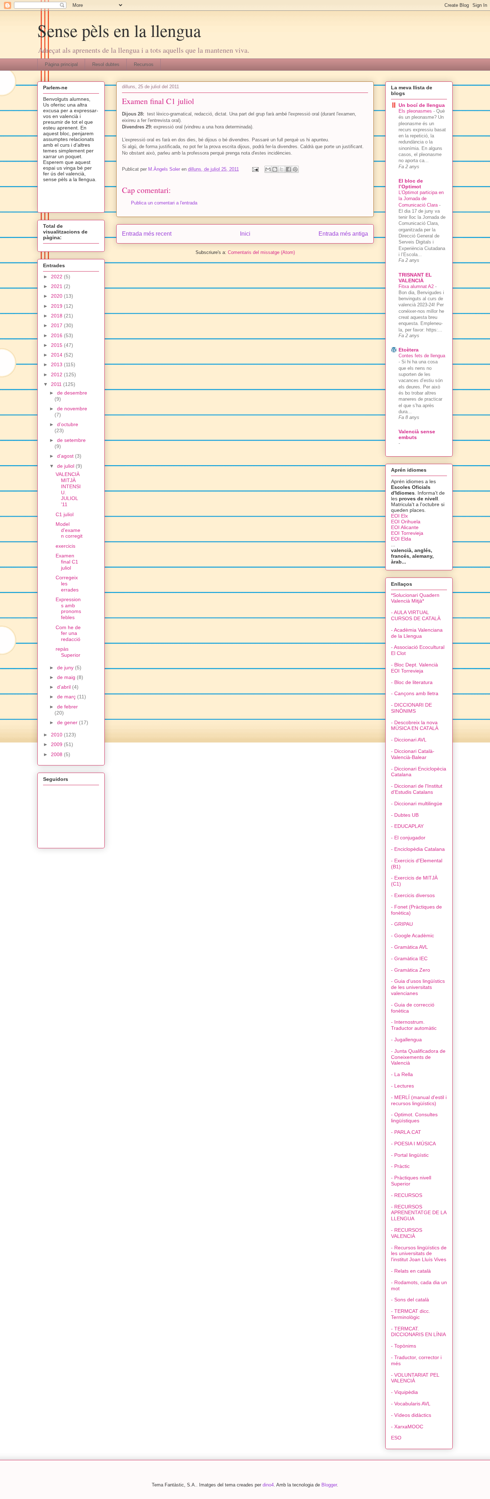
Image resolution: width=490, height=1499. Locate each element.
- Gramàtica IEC (409, 958)
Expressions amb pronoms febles (68, 608)
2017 (57, 325)
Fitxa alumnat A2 (417, 286)
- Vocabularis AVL (410, 1403)
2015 (57, 345)
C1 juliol (65, 514)
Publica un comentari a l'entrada (164, 203)
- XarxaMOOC (407, 1426)
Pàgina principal (61, 64)
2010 (57, 734)
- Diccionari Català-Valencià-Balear (412, 754)
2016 (57, 335)
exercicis (65, 546)
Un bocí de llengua (422, 105)
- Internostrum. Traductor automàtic (414, 1025)
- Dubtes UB (405, 815)
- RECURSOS (406, 1195)
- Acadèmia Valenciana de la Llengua (417, 633)
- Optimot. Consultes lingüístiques (414, 1117)
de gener (68, 722)
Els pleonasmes (416, 111)
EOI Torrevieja (407, 533)
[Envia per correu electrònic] (268, 169)
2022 (57, 276)
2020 (57, 296)
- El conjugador (408, 837)
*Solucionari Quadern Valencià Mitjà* (415, 598)
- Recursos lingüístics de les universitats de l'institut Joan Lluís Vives (419, 1254)
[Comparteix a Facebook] (288, 169)
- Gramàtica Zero (410, 970)
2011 (57, 384)
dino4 (268, 1485)
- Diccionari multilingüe (416, 803)
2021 (57, 286)
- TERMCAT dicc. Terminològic (410, 1314)
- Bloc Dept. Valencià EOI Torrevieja (414, 668)
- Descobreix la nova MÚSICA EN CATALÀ (414, 725)
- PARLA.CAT (406, 1132)
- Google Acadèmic (412, 935)
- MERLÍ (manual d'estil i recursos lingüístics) (419, 1100)
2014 (57, 355)
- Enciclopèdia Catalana (418, 849)
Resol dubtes (105, 64)
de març (67, 696)
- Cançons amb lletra (414, 693)
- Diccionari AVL (409, 740)
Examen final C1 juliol (67, 562)
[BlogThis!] (274, 169)
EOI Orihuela (405, 521)
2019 (57, 306)
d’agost (66, 456)
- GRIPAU (402, 924)
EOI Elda (401, 539)
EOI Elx (399, 516)
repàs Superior (68, 652)
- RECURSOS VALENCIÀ (406, 1233)
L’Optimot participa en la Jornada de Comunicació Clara (421, 199)
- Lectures (402, 1086)
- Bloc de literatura (412, 682)
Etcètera (409, 350)
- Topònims (403, 1346)
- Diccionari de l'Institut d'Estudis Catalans (416, 789)
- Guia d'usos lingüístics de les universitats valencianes (418, 987)
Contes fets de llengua (422, 355)
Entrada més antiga (343, 234)
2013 (57, 364)
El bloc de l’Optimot (411, 183)
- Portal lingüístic (410, 1155)
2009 (57, 744)
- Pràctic (400, 1166)
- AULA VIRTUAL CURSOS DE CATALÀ (415, 615)
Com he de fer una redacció (68, 633)
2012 (57, 374)
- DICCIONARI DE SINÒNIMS (411, 708)
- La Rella (402, 1074)
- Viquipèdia (404, 1392)
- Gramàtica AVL (409, 947)
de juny (66, 667)
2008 (57, 754)
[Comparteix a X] (281, 169)
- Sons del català (410, 1299)
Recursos (144, 64)
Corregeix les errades (67, 584)
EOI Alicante (405, 527)
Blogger (329, 1485)
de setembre (71, 440)
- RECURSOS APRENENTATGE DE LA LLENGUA (418, 1213)
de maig (67, 677)
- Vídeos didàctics (411, 1415)
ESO (396, 1438)
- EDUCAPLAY (407, 826)
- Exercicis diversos (413, 895)
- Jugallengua (406, 1039)
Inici (245, 234)
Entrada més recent (146, 234)
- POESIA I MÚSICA (413, 1143)
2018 (57, 316)
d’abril (64, 687)
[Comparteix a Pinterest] (295, 169)
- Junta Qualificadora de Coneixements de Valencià (418, 1057)
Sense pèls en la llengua (119, 30)
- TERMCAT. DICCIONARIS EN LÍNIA (418, 1332)
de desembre (72, 393)
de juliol (66, 466)
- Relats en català (411, 1271)
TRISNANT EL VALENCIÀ (415, 277)
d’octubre (67, 424)
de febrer (67, 707)
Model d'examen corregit (69, 530)
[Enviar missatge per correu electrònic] (255, 169)
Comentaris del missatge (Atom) (261, 252)
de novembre (72, 408)
